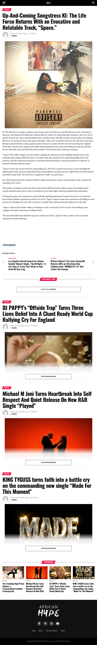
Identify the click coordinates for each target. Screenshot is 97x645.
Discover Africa (51, 630)
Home (34, 630)
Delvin (14, 36)
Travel (62, 630)
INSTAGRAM (9, 244)
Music (41, 630)
